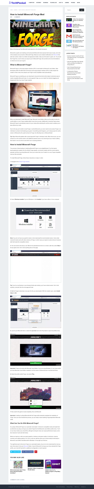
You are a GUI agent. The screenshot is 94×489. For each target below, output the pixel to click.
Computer (31, 2)
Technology (53, 2)
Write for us (77, 486)
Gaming (67, 2)
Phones (73, 2)
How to (61, 2)
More (78, 2)
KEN (11, 17)
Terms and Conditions (60, 486)
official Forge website (24, 161)
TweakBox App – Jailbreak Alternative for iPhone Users (78, 26)
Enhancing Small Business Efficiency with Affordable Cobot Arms (75, 78)
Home (11, 9)
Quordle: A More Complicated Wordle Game (35, 469)
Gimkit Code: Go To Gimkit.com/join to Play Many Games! (52, 471)
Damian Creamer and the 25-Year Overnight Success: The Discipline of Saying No (75, 57)
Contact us (83, 486)
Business (45, 2)
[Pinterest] (35, 451)
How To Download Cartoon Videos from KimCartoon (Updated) (78, 31)
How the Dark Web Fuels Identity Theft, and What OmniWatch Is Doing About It (75, 63)
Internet (38, 2)
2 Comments (17, 17)
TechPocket (18, 486)
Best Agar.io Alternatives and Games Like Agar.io (78, 46)
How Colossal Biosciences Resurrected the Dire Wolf (73, 67)
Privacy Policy (70, 486)
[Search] (81, 10)
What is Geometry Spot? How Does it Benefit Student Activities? (17, 471)
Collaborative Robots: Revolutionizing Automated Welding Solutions (73, 72)
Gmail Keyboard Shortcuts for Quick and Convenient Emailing (78, 36)
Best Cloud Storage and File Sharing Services (78, 41)
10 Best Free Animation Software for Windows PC (78, 20)
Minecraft (55, 55)
